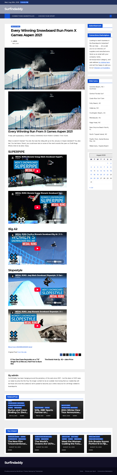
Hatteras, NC (94, 108)
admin (15, 41)
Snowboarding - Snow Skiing (16, 403)
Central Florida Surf (96, 93)
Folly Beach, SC (95, 103)
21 (104, 174)
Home (81, 471)
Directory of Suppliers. (102, 68)
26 (98, 178)
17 (91, 174)
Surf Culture (66, 436)
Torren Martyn (12, 439)
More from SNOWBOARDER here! (20, 347)
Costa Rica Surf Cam (96, 98)
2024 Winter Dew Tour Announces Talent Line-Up (70, 412)
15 (107, 171)
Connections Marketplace (23, 16)
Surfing (10, 407)
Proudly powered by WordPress (14, 471)
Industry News (16, 26)
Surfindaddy (14, 9)
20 (101, 174)
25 (94, 178)
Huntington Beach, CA (97, 113)
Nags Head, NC (95, 122)
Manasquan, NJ (95, 118)
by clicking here (104, 62)
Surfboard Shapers (13, 436)
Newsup (31, 471)
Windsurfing (17, 407)
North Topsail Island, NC (98, 134)
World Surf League (94, 436)
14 (104, 171)
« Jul (91, 187)
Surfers (64, 439)
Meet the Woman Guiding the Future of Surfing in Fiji (72, 443)
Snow (9, 400)
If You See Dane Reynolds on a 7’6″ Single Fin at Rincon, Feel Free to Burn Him (26, 361)
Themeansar (39, 471)
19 (98, 174)
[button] (107, 16)
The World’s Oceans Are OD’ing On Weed (45, 443)
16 (111, 171)
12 (97, 171)
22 (107, 174)
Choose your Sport (46, 16)
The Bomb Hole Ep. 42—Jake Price (59, 359)
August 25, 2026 (96, 447)
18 (94, 174)
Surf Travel (74, 436)
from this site (21, 352)
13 (101, 171)
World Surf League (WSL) (96, 439)
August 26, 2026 (15, 447)
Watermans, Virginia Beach (99, 146)
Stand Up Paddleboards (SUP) (16, 405)
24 (91, 178)
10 (91, 171)
